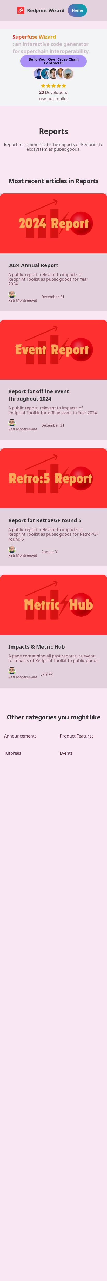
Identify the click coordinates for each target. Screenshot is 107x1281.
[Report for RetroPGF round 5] (53, 478)
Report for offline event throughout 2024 (38, 395)
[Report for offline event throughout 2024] (53, 350)
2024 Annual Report (33, 265)
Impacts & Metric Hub (36, 646)
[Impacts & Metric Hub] (53, 605)
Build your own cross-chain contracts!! (54, 61)
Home (77, 10)
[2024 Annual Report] (53, 223)
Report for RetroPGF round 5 (44, 520)
